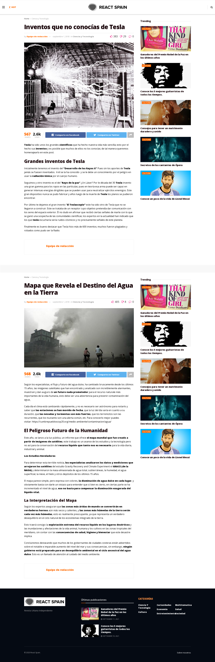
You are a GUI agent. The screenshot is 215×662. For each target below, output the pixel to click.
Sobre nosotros (184, 652)
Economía (162, 609)
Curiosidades (164, 605)
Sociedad (180, 613)
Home (26, 18)
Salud (178, 609)
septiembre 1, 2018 (61, 36)
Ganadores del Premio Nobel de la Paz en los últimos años (114, 612)
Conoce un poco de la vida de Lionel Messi (165, 198)
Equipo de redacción (37, 36)
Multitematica (183, 605)
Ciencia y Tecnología (40, 18)
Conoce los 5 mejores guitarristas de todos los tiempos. (162, 93)
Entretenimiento (166, 613)
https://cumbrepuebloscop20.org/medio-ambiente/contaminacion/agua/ (71, 421)
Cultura (146, 29)
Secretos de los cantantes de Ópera (161, 165)
